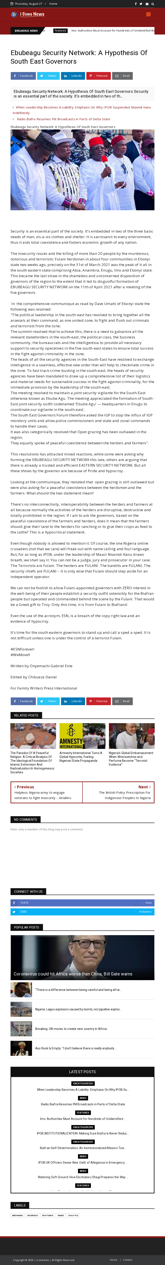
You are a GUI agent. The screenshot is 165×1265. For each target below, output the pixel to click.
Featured (83, 1112)
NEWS (83, 1098)
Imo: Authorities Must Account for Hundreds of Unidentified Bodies (83, 30)
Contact (127, 1260)
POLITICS (73, 1215)
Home (53, 4)
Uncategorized (146, 30)
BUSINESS (33, 1215)
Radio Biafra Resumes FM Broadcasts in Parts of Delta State (63, 119)
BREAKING (17, 1215)
